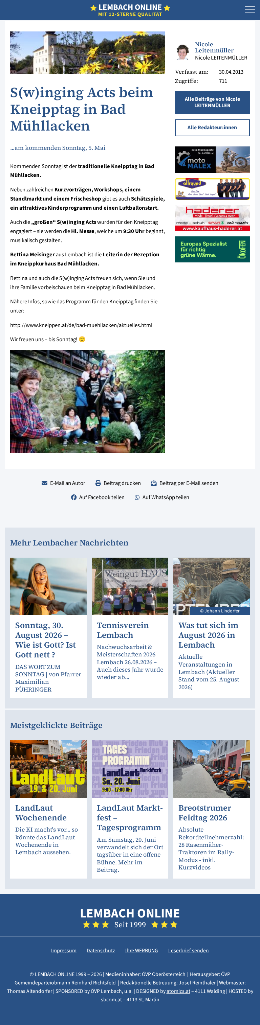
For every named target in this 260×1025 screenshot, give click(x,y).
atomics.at (178, 991)
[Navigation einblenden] (250, 10)
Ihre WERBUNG (141, 950)
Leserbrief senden (188, 950)
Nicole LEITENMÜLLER (221, 58)
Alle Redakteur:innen (212, 127)
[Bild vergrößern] (182, 52)
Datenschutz (101, 950)
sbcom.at (111, 999)
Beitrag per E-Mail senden (188, 483)
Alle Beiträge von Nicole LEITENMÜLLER (212, 102)
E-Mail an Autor (67, 483)
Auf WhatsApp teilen (166, 497)
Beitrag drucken (122, 483)
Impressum (64, 950)
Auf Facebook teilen (102, 497)
